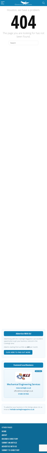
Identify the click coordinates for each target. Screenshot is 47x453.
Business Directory (10, 439)
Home (4, 431)
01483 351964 (23, 394)
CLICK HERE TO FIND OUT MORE (18, 352)
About (4, 435)
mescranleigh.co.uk (23, 388)
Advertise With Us (9, 446)
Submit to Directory (10, 450)
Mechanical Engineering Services (23, 384)
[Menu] (2, 3)
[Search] (43, 3)
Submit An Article (9, 442)
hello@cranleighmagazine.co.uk (22, 409)
